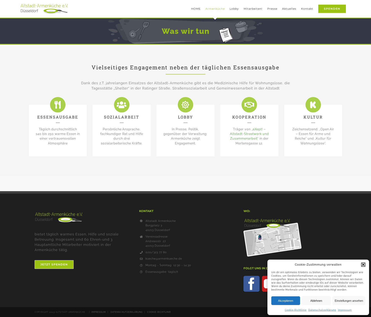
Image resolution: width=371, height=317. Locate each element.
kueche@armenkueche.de (164, 258)
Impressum (345, 310)
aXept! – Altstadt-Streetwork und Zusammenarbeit (249, 134)
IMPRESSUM (98, 312)
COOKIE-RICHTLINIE (159, 312)
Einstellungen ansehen (349, 300)
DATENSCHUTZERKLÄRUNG (127, 312)
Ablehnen (316, 300)
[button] (363, 265)
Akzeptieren (285, 300)
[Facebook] (251, 284)
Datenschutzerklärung (322, 310)
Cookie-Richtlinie (295, 310)
